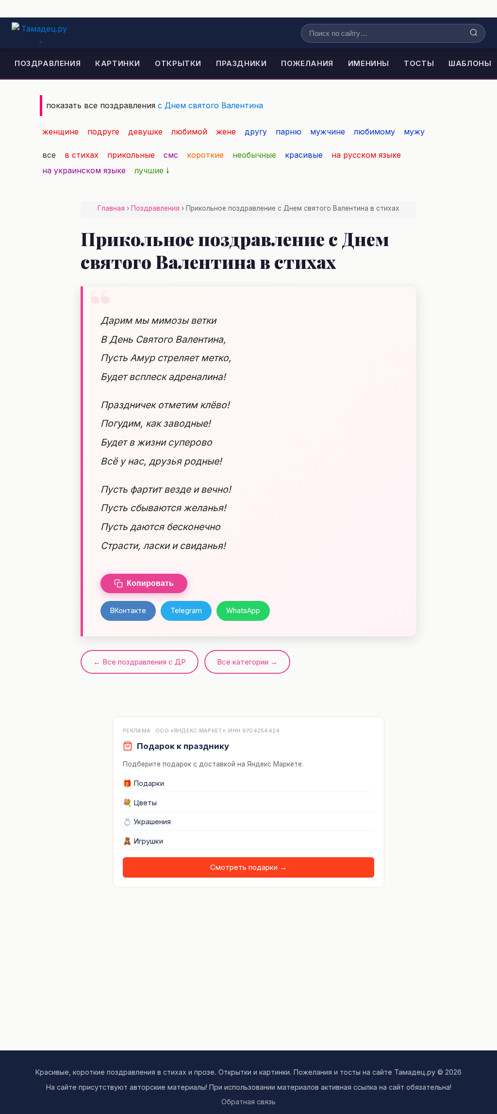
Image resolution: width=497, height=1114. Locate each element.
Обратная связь (248, 1101)
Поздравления (48, 63)
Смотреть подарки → (248, 867)
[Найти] (474, 33)
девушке (145, 131)
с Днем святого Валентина (210, 105)
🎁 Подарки (143, 783)
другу (256, 131)
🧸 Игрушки (143, 841)
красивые (304, 155)
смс (171, 155)
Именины (368, 63)
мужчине (327, 131)
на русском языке (366, 155)
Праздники (241, 63)
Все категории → (247, 661)
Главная (111, 208)
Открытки (178, 63)
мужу (414, 131)
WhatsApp (243, 610)
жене (226, 131)
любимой (189, 131)
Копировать (150, 583)
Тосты (419, 63)
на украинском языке (84, 170)
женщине (60, 131)
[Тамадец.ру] (40, 33)
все (49, 155)
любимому (374, 131)
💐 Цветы (140, 802)
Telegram (186, 610)
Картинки (117, 63)
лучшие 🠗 (151, 170)
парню (288, 131)
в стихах (82, 155)
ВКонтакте (128, 610)
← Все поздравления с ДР (139, 661)
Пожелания (307, 63)
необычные (254, 155)
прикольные (131, 155)
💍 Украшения (147, 821)
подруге (103, 131)
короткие (205, 155)
